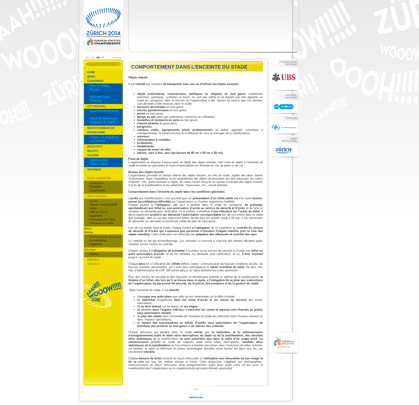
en (87, 57)
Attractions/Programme (104, 111)
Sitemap (117, 58)
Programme (96, 132)
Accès (94, 200)
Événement (95, 81)
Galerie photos (99, 160)
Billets (92, 150)
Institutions (97, 183)
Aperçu (94, 254)
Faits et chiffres (100, 85)
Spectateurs (96, 196)
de (92, 57)
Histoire (94, 89)
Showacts (96, 100)
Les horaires (97, 140)
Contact (93, 264)
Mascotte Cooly (100, 97)
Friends (93, 259)
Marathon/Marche (101, 128)
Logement (96, 215)
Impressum (196, 397)
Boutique (94, 169)
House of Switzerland (103, 118)
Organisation (98, 190)
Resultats (94, 146)
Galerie (93, 155)
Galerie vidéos (99, 163)
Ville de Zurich (99, 212)
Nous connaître (99, 178)
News (91, 76)
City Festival (96, 106)
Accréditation (98, 240)
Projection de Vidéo (102, 122)
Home (91, 72)
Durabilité (95, 186)
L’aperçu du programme (104, 137)
